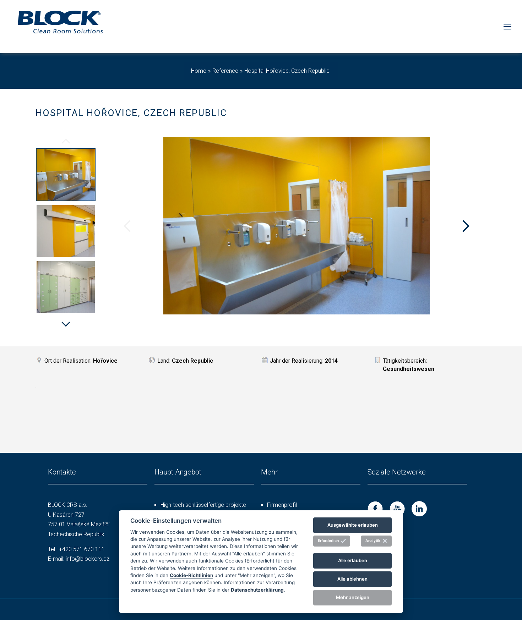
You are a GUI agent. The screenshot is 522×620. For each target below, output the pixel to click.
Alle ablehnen (352, 579)
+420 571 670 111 (82, 549)
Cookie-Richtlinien (191, 575)
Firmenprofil (282, 504)
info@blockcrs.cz (87, 558)
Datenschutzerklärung (257, 589)
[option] (66, 176)
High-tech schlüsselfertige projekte (203, 504)
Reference (225, 70)
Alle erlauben (352, 560)
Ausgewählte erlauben (352, 525)
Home (198, 70)
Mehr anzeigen (352, 597)
